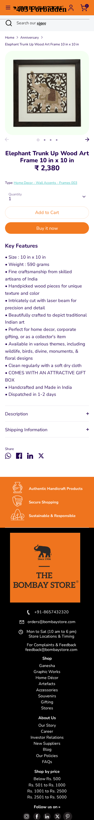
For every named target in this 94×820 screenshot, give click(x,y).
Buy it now (47, 228)
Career (47, 731)
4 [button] (56, 140)
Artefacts (47, 684)
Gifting (47, 702)
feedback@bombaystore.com (51, 649)
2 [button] (44, 140)
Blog (47, 749)
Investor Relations (47, 737)
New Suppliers (47, 743)
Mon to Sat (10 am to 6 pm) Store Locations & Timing (51, 634)
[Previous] (6, 139)
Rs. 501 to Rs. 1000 (47, 785)
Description (16, 414)
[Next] (87, 139)
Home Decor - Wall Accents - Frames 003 (45, 182)
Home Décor (47, 678)
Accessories (47, 690)
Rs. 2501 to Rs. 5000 (47, 797)
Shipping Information (26, 430)
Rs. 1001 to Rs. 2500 (47, 791)
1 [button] (38, 140)
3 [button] (50, 140)
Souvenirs (47, 696)
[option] (47, 93)
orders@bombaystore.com (51, 622)
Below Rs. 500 (47, 779)
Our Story (47, 725)
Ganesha (47, 665)
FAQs (47, 762)
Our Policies (47, 756)
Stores (47, 708)
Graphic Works (47, 671)
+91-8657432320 (51, 612)
